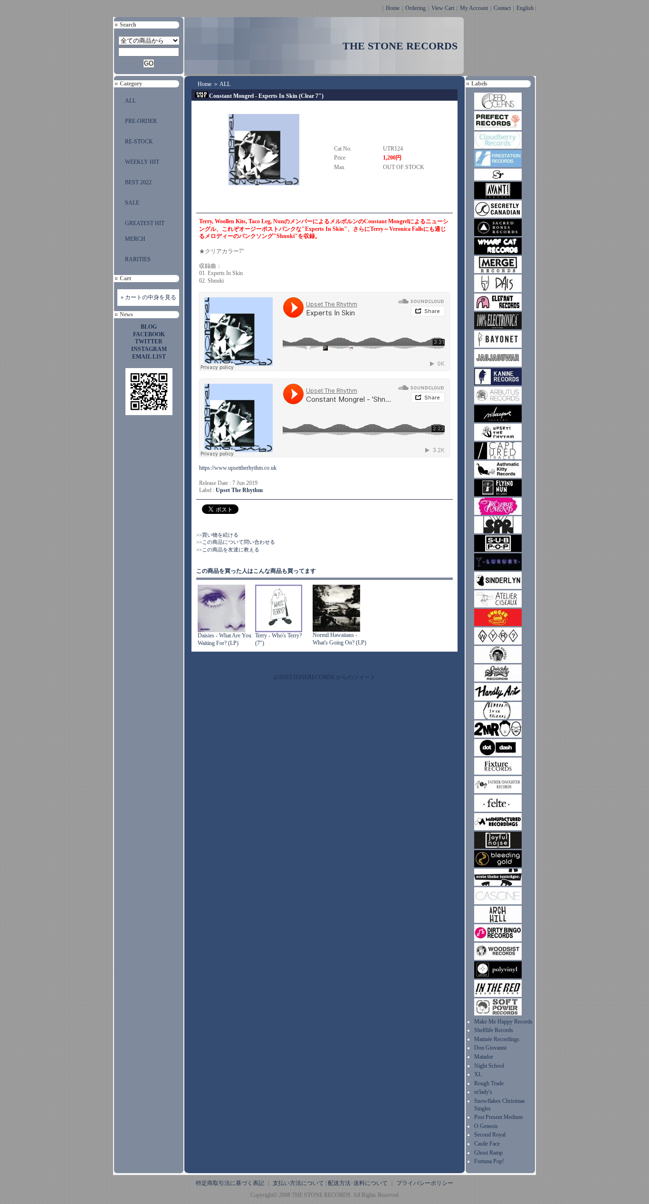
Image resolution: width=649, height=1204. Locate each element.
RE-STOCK (139, 141)
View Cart (442, 8)
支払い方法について (298, 1183)
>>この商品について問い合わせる (235, 542)
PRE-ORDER (141, 121)
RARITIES (138, 259)
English (525, 8)
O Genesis (486, 1126)
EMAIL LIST (149, 356)
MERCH (135, 239)
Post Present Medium (498, 1117)
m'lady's (483, 1092)
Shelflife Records (493, 1030)
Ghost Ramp (488, 1152)
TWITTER (148, 341)
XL (478, 1074)
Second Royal (490, 1134)
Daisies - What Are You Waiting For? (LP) (224, 639)
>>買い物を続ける (217, 535)
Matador (483, 1056)
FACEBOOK (149, 334)
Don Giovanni (490, 1047)
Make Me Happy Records (503, 1021)
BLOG (149, 326)
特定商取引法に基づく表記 (230, 1183)
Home (393, 8)
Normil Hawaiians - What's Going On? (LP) (339, 639)
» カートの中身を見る (148, 297)
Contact (502, 8)
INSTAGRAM (149, 349)
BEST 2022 (138, 182)
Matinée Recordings (496, 1039)
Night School (489, 1065)
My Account (474, 8)
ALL (130, 100)
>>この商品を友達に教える (227, 549)
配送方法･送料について (358, 1183)
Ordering (415, 8)
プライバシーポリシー (424, 1183)
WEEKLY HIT (142, 162)
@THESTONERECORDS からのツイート (324, 677)
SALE (132, 202)
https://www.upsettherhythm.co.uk (238, 468)
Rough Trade (489, 1083)
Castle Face (487, 1143)
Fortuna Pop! (489, 1161)
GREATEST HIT (144, 223)
